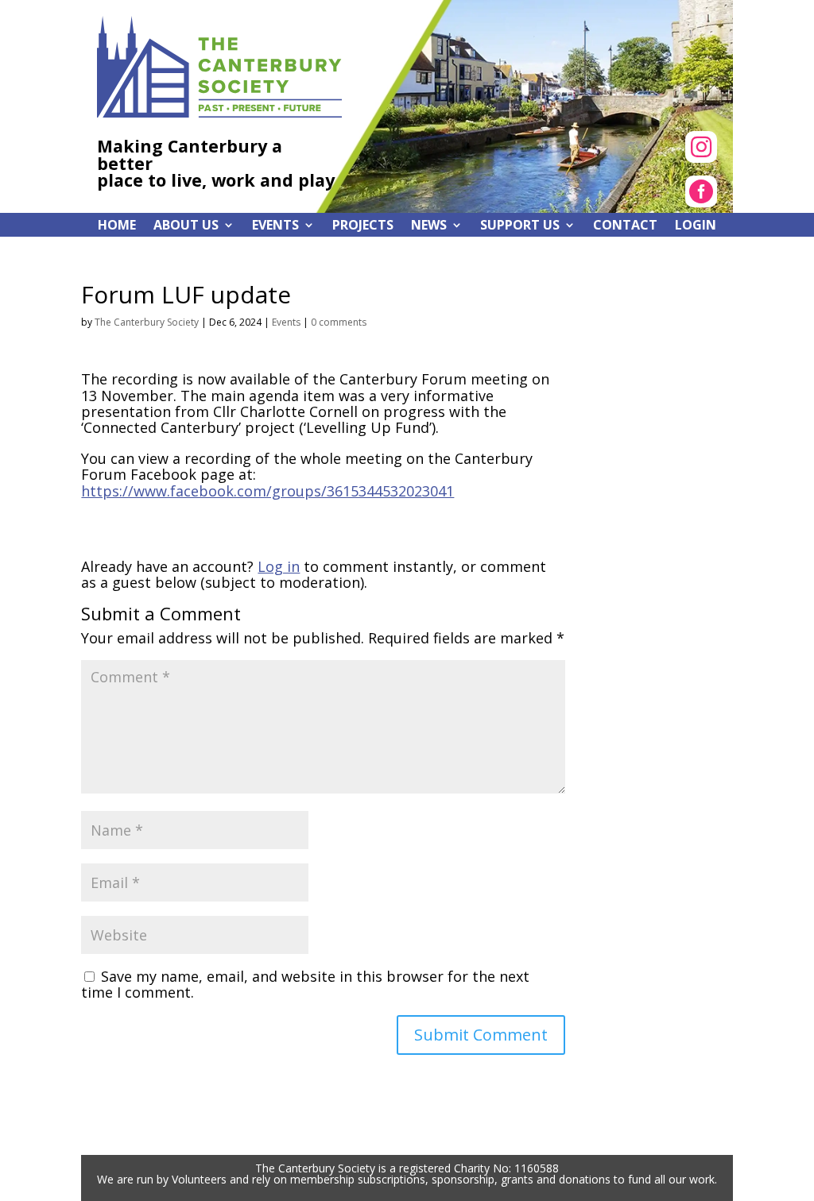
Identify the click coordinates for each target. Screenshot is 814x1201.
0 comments (338, 322)
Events (286, 322)
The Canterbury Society (147, 322)
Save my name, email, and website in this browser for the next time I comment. (305, 984)
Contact (625, 226)
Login (695, 226)
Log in (279, 566)
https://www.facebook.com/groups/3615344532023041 (267, 490)
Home (117, 226)
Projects (362, 226)
